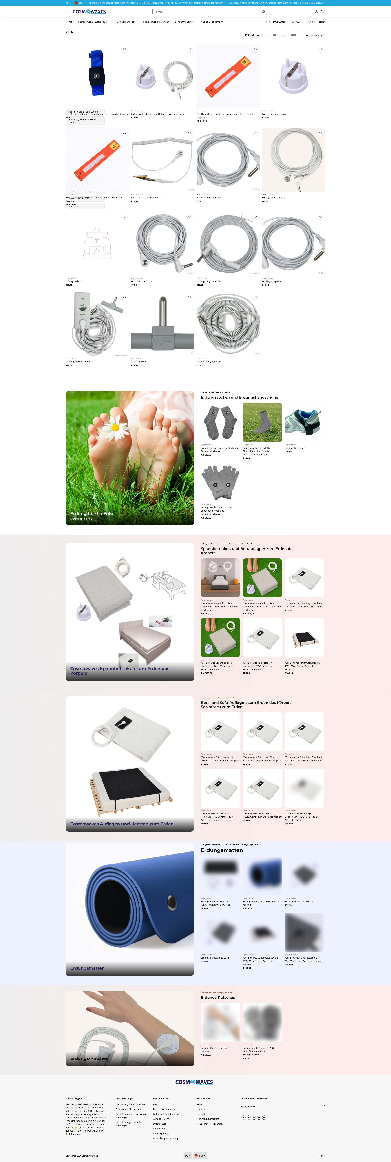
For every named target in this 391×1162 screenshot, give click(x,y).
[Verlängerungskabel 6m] (293, 243)
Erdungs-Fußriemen (295, 447)
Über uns (201, 1109)
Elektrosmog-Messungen (156, 21)
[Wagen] (322, 12)
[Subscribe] (323, 1106)
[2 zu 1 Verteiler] (163, 324)
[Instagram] (253, 1117)
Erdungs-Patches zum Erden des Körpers (217, 1050)
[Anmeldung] (316, 12)
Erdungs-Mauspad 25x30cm (299, 901)
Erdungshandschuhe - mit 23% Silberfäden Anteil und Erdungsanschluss (217, 510)
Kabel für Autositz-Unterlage (145, 197)
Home (69, 21)
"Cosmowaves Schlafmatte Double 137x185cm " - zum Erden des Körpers (302, 666)
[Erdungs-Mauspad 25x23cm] (220, 932)
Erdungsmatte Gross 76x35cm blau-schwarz (261, 903)
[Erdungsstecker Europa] (293, 76)
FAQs (199, 1104)
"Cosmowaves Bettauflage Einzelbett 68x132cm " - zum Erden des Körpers (262, 759)
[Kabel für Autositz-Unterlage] (163, 160)
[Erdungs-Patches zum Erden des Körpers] (220, 1022)
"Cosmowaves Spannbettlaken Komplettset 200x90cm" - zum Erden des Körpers (219, 606)
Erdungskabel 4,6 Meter (274, 197)
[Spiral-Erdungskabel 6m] (228, 324)
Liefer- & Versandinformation (168, 1114)
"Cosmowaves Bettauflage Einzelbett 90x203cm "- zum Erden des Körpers (303, 605)
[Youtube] (264, 1117)
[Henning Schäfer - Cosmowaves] (89, 11)
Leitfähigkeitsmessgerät (78, 361)
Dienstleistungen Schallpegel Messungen (130, 1124)
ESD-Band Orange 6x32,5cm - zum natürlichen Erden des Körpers (226, 116)
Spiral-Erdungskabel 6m (209, 361)
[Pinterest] (259, 1117)
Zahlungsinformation (164, 1109)
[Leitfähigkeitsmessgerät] (97, 324)
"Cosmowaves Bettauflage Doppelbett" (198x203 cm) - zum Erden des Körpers (301, 816)
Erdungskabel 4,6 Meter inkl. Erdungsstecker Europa (158, 114)
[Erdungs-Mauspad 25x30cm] (304, 876)
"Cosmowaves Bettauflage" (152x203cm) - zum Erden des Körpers (262, 815)
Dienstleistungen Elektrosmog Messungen (131, 1116)
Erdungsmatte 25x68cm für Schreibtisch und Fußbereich (216, 903)
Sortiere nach (317, 35)
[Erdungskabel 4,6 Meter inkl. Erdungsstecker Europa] (163, 76)
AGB (155, 1104)
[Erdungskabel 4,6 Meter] (293, 160)
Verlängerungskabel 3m (209, 197)
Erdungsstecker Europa (274, 114)
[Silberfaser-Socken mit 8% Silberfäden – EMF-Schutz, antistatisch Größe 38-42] (262, 422)
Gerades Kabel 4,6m (141, 281)
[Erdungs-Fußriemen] (304, 422)
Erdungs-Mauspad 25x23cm (215, 957)
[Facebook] (243, 1117)
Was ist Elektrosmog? (211, 21)
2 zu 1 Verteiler (139, 361)
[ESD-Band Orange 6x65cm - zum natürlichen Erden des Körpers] (97, 160)
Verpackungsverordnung (165, 1138)
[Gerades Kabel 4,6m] (163, 243)
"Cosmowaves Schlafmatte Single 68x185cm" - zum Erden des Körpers (303, 959)
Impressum (159, 1128)
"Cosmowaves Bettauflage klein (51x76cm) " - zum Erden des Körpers (220, 759)
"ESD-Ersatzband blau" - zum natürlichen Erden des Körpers (97, 114)
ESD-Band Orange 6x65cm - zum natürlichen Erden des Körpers (94, 199)
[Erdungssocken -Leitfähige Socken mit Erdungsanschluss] (220, 422)
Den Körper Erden (126, 21)
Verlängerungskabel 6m (274, 281)
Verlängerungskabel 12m (209, 281)
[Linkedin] (248, 1117)
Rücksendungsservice (208, 1118)
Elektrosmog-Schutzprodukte (93, 21)
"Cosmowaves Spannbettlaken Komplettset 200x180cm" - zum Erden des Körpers (262, 606)
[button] (67, 12)
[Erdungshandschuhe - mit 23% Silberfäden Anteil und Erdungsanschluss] (220, 481)
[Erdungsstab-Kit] (97, 243)
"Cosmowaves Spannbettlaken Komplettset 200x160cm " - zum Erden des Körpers (217, 666)
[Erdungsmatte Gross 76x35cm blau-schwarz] (262, 876)
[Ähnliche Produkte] (124, 49)
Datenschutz (159, 1123)
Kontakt (201, 1114)
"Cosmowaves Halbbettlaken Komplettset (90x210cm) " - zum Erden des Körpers (259, 666)
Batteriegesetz (160, 1133)
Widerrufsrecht (161, 1118)
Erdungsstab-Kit (74, 281)
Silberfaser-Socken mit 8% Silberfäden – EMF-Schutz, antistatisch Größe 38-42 (256, 451)
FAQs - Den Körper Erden (210, 1123)
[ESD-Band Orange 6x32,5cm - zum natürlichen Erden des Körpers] (228, 76)
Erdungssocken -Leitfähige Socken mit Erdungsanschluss (220, 449)
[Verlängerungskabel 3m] (228, 160)
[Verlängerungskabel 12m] (228, 243)
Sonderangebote (184, 21)
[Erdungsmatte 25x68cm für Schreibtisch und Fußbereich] (220, 876)
